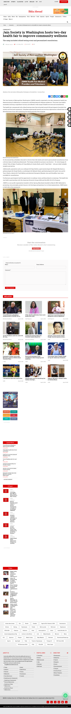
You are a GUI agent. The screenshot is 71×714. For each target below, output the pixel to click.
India (9, 16)
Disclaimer (23, 673)
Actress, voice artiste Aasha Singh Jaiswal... (9, 469)
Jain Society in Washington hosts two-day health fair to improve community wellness (34, 25)
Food (37, 16)
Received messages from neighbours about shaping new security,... (34, 358)
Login (56, 1)
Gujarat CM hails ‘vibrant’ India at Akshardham (57, 379)
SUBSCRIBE (64, 1)
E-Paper (5, 19)
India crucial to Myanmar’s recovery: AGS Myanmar (13, 606)
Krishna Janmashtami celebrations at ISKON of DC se (14, 594)
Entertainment (58, 666)
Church (56, 660)
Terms (22, 671)
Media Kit (6, 673)
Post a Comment (10, 287)
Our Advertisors (8, 676)
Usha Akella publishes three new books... (10, 450)
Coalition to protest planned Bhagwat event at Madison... (56, 315)
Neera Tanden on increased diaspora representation (14, 587)
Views (11, 489)
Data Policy (23, 669)
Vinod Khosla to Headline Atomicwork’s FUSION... (9, 446)
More (10, 19)
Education (56, 657)
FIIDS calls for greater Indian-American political (13, 613)
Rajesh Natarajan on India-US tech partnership (14, 600)
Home (5, 16)
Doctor (55, 664)
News (13, 16)
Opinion (42, 16)
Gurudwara (56, 675)
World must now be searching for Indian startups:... (35, 379)
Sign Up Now (36, 248)
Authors (6, 669)
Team (5, 667)
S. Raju (4, 361)
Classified (20, 1)
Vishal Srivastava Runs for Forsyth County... (9, 464)
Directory (7, 1)
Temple (56, 668)
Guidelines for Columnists (10, 678)
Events (13, 1)
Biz (17, 16)
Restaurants (57, 655)
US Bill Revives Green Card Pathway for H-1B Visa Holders (13, 530)
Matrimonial (6, 415)
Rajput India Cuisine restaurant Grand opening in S (13, 574)
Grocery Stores (57, 670)
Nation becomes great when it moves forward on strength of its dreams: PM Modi (14, 506)
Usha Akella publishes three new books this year (35, 315)
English (32, 1)
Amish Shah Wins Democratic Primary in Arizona (13, 541)
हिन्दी (37, 1)
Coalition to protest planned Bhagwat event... (10, 455)
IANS (49, 339)
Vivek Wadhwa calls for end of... (10, 460)
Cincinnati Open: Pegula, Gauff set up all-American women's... (57, 357)
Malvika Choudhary (7, 318)
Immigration (22, 16)
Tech (28, 16)
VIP (27, 1)
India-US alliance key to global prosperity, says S (13, 581)
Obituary (14, 418)
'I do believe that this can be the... (13, 378)
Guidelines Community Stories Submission (10, 681)
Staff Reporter (28, 318)
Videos (64, 16)
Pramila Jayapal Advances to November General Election (13, 518)
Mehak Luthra (9, 44)
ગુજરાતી (5, 4)
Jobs (14, 415)
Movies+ (33, 16)
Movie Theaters (58, 673)
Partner (6, 671)
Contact (22, 676)
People (52, 16)
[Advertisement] (12, 11)
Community (58, 16)
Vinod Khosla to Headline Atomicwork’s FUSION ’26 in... (12, 315)
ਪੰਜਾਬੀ (40, 1)
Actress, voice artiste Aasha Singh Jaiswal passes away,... (57, 336)
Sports (47, 16)
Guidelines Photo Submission (8, 688)
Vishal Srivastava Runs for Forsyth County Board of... (33, 336)
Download (12, 491)
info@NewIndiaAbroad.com (11, 664)
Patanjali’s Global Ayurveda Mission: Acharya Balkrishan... (9, 474)
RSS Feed (39, 666)
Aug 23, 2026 (20, 318)
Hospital (56, 662)
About (21, 667)
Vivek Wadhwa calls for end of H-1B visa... (13, 336)
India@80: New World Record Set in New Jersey (13, 494)
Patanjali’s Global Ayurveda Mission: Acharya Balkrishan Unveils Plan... (12, 358)
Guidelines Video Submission (8, 685)
